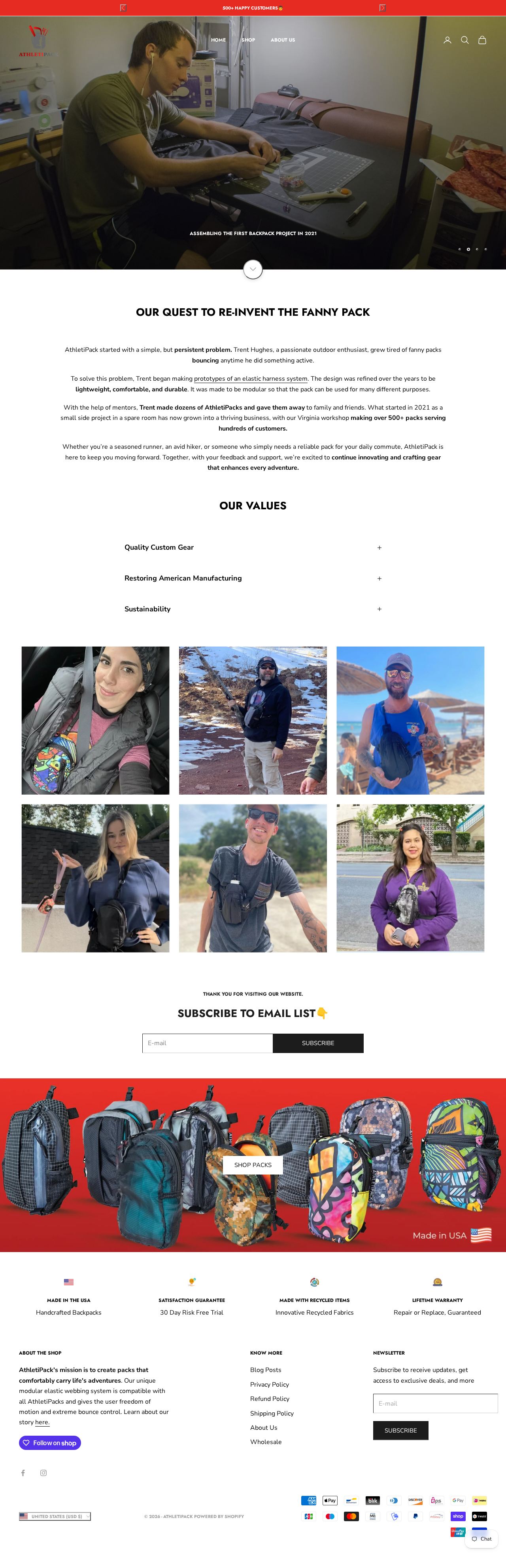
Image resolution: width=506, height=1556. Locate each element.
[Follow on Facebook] (23, 1473)
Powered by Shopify (219, 1516)
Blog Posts (265, 1370)
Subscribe (318, 1043)
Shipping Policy (272, 1413)
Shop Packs (253, 1165)
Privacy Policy (269, 1384)
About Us (283, 40)
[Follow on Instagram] (43, 1473)
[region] (253, 142)
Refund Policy (269, 1399)
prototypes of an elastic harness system (251, 378)
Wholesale (266, 1442)
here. (42, 1422)
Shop (248, 40)
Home (218, 40)
